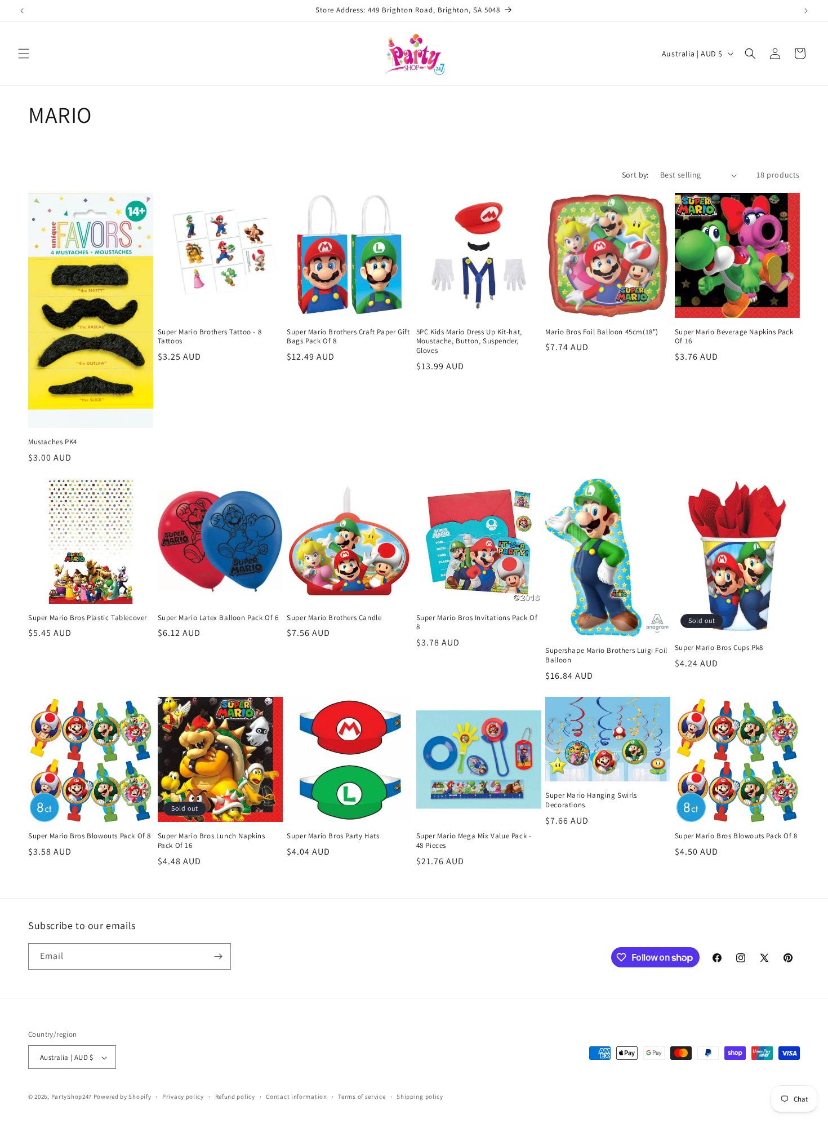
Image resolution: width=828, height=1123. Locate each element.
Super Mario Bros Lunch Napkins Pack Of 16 (211, 841)
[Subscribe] (218, 956)
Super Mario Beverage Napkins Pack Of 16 (734, 337)
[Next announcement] (806, 10)
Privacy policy (183, 1096)
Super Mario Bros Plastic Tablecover (87, 617)
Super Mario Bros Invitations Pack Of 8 (477, 622)
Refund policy (235, 1096)
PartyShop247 (71, 1097)
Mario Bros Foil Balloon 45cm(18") (601, 332)
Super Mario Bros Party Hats (333, 836)
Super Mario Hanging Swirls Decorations (591, 800)
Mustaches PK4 (52, 441)
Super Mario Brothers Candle (334, 617)
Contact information (296, 1096)
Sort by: (635, 175)
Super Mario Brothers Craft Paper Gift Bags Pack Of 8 (348, 337)
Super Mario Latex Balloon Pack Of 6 (218, 617)
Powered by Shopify (123, 1097)
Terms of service (361, 1096)
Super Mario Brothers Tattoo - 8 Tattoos (210, 337)
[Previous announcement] (22, 10)
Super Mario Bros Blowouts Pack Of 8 (89, 836)
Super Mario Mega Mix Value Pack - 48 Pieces (474, 841)
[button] (23, 53)
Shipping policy (420, 1096)
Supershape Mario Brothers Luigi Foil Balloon (606, 655)
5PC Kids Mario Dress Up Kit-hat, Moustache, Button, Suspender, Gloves (469, 342)
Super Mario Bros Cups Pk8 (719, 647)
